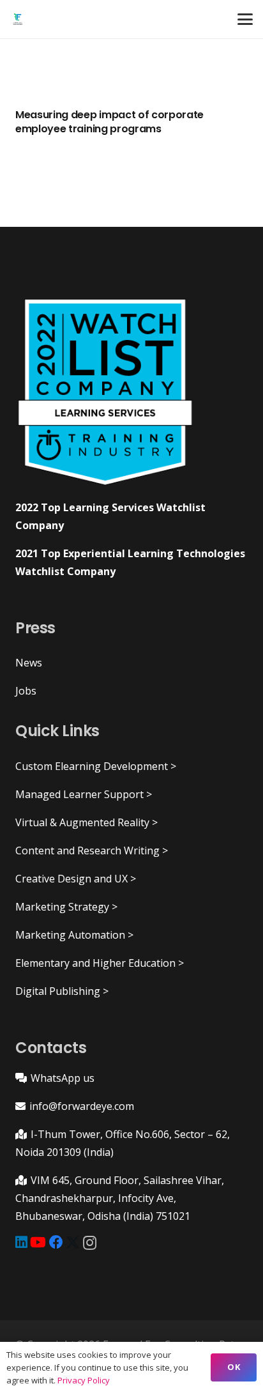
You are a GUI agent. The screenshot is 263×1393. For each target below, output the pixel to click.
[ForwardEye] (17, 19)
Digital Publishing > (62, 991)
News (28, 663)
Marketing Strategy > (66, 907)
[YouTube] (38, 1242)
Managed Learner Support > (83, 794)
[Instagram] (89, 1243)
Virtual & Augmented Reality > (86, 822)
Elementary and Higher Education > (99, 963)
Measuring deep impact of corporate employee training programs (109, 121)
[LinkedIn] (21, 1242)
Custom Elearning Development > (95, 766)
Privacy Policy (83, 1380)
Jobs (25, 691)
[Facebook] (56, 1242)
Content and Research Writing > (91, 850)
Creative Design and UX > (75, 879)
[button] (245, 19)
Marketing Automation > (74, 935)
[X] (73, 1242)
